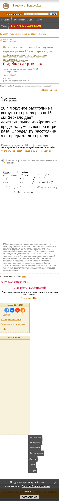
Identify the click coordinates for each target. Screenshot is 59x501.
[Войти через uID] (6, 310)
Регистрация (27, 298)
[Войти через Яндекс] (17, 310)
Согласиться (29, 497)
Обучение (15, 34)
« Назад (44, 90)
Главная (4, 34)
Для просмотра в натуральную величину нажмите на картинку (31, 161)
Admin (24, 276)
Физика (42, 34)
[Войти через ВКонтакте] (12, 310)
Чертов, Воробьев (11, 75)
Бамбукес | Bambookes (27, 5)
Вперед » (54, 90)
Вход (36, 298)
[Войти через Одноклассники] (22, 310)
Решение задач (29, 34)
